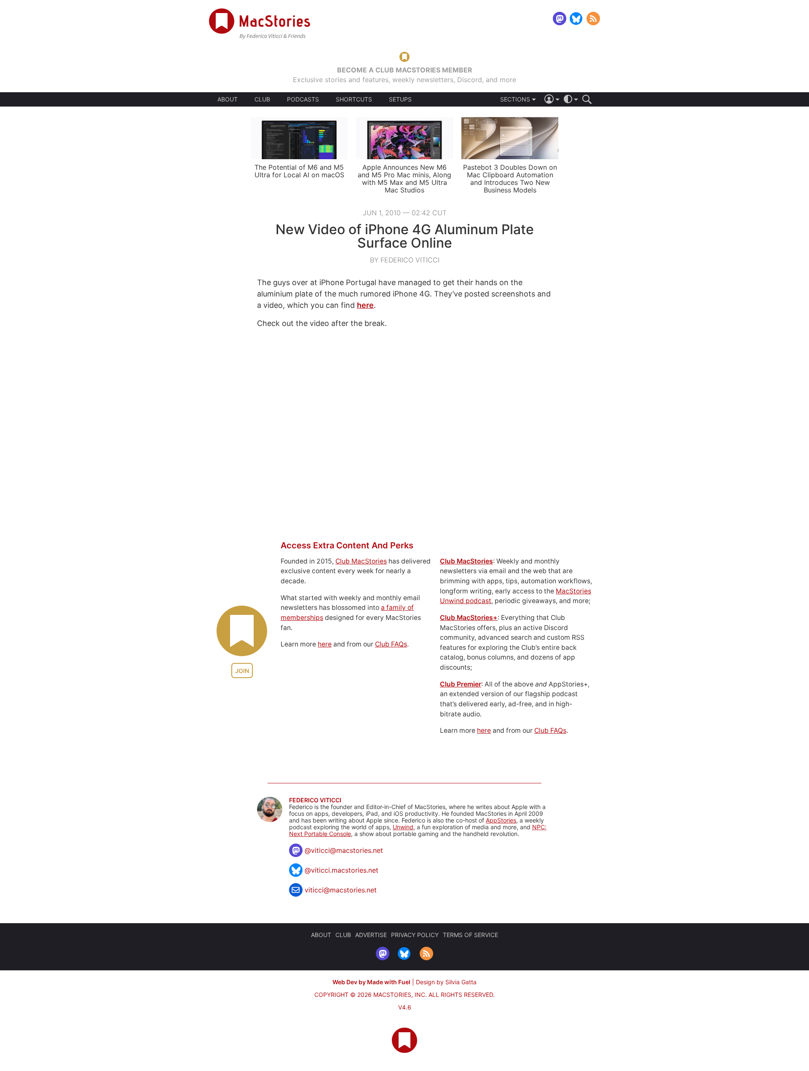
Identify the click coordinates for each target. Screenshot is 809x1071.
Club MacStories (361, 561)
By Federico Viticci (404, 260)
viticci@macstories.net (341, 890)
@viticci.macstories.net (341, 870)
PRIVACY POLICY (415, 934)
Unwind (403, 827)
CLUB (262, 99)
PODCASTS (303, 99)
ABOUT (227, 99)
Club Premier (460, 684)
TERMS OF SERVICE (470, 934)
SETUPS (400, 99)
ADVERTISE (371, 934)
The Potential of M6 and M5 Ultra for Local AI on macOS (299, 171)
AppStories (501, 820)
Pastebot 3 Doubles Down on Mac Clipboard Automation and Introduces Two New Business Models (510, 178)
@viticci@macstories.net (344, 850)
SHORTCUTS (354, 99)
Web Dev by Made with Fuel (371, 982)
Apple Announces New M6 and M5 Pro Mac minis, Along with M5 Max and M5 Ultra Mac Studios (404, 178)
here (365, 305)
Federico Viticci (315, 800)
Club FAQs (391, 644)
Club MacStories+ (469, 618)
